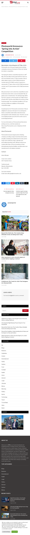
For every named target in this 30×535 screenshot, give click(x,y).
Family (3, 361)
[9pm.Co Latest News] (15, 2)
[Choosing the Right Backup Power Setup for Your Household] (5, 508)
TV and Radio (5, 402)
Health (3, 372)
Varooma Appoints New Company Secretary (8, 192)
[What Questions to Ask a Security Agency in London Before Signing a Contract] (15, 247)
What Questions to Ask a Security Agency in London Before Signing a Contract (13, 258)
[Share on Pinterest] (21, 60)
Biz (2, 345)
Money (3, 386)
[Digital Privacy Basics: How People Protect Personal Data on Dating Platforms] (5, 499)
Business (6, 6)
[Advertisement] (15, 24)
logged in (12, 295)
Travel (3, 399)
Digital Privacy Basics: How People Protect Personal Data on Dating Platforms (17, 499)
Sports (3, 394)
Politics (3, 391)
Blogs (3, 347)
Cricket (3, 356)
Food (3, 367)
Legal (3, 380)
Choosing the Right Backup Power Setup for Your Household (19, 507)
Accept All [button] (14, 531)
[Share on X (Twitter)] (13, 60)
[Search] (28, 2)
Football (3, 369)
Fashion (3, 364)
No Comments (17, 57)
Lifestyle (4, 383)
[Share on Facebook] (5, 60)
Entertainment (5, 358)
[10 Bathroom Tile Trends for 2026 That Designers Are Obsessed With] (15, 272)
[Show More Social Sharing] (27, 60)
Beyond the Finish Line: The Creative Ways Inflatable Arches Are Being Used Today (12, 234)
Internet (4, 378)
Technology (4, 397)
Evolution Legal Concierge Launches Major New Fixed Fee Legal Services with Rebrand (22, 193)
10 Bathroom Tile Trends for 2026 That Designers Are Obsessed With (14, 282)
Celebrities (4, 353)
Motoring (4, 388)
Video (3, 405)
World (3, 408)
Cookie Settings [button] (6, 531)
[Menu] (2, 2)
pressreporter (10, 55)
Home (2, 6)
